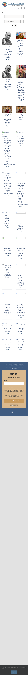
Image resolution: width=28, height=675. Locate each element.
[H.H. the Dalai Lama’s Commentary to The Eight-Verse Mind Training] (7, 32)
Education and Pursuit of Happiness (7, 251)
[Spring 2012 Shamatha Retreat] (7, 324)
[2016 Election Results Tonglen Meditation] (21, 213)
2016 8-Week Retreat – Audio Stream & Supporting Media (7, 220)
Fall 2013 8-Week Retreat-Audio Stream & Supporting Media (7, 309)
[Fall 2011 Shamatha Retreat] (7, 340)
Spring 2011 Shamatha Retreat (20, 330)
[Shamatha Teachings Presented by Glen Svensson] (21, 132)
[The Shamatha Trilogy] (21, 107)
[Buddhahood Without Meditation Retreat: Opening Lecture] (21, 238)
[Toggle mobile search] (21, 8)
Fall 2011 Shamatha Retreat (7, 346)
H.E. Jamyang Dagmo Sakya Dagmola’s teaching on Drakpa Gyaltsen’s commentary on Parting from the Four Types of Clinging (21, 89)
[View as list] (15, 25)
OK (14, 672)
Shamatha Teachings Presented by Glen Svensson (20, 140)
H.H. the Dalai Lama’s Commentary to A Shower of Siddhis (8, 84)
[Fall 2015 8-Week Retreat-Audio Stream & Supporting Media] (6, 265)
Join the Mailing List (14, 401)
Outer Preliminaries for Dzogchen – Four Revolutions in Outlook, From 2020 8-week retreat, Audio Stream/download (9, 184)
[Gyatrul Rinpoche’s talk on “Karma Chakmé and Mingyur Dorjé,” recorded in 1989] (21, 32)
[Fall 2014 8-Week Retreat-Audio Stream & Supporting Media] (21, 265)
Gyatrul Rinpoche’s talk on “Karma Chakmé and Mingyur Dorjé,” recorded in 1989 (20, 47)
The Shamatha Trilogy (20, 116)
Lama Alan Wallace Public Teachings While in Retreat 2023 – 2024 (7, 119)
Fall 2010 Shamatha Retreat (20, 346)
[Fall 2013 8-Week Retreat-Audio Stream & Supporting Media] (7, 294)
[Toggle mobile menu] (25, 8)
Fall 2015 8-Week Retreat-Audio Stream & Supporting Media (7, 272)
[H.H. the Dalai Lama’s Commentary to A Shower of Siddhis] (7, 66)
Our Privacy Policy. (15, 396)
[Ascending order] (22, 16)
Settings (23, 667)
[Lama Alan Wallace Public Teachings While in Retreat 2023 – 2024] (7, 107)
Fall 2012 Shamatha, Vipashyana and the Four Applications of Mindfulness (21, 309)
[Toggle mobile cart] (18, 8)
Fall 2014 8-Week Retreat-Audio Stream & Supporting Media (20, 280)
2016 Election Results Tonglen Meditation (20, 227)
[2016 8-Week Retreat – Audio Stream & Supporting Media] (6, 213)
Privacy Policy (8, 367)
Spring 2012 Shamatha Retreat (7, 330)
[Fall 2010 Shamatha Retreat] (21, 340)
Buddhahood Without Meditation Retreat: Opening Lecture (21, 253)
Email (5, 380)
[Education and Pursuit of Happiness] (7, 238)
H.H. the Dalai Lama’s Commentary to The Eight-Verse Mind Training (8, 52)
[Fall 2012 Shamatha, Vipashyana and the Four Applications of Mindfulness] (21, 294)
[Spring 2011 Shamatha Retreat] (21, 324)
